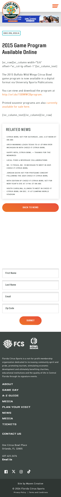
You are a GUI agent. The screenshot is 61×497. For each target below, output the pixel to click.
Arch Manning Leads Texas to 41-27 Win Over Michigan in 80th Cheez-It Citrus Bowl (29, 146)
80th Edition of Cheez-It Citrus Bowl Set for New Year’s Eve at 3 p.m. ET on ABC (29, 182)
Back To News (30, 207)
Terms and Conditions (38, 492)
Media (7, 401)
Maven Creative (34, 483)
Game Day (10, 390)
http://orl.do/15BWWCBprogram (22, 94)
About (7, 384)
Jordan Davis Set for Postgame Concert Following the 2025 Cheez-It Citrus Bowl (27, 174)
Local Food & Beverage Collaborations (27, 160)
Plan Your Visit (16, 407)
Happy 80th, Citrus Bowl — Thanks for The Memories (29, 153)
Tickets (9, 424)
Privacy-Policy (20, 492)
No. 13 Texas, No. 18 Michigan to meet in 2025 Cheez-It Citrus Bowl (29, 166)
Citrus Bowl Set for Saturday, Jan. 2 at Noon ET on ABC (31, 138)
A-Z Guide (10, 396)
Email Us (7, 459)
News (6, 413)
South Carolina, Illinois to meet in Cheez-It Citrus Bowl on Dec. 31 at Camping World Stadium (29, 191)
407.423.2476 (9, 456)
